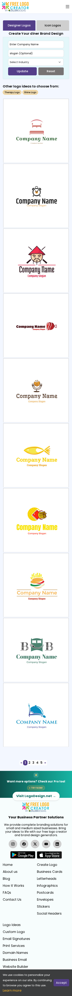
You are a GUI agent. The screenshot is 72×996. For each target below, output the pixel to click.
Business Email (15, 959)
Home (8, 864)
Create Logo (47, 864)
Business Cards (49, 871)
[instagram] (13, 844)
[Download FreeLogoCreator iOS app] (49, 855)
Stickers (43, 906)
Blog (6, 878)
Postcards (45, 892)
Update (22, 71)
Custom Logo (14, 931)
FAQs (7, 892)
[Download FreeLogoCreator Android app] (22, 855)
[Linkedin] (57, 844)
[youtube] (46, 844)
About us (10, 871)
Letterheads (46, 878)
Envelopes (45, 899)
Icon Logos (53, 25)
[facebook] (24, 844)
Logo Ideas (12, 925)
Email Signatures (16, 938)
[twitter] (35, 844)
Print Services (14, 945)
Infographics (47, 885)
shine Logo (30, 92)
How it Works (13, 885)
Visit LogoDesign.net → (36, 796)
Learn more (12, 990)
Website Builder (15, 966)
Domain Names (15, 952)
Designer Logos (19, 25)
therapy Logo (12, 92)
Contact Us (12, 899)
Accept (61, 983)
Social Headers (49, 913)
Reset (51, 71)
